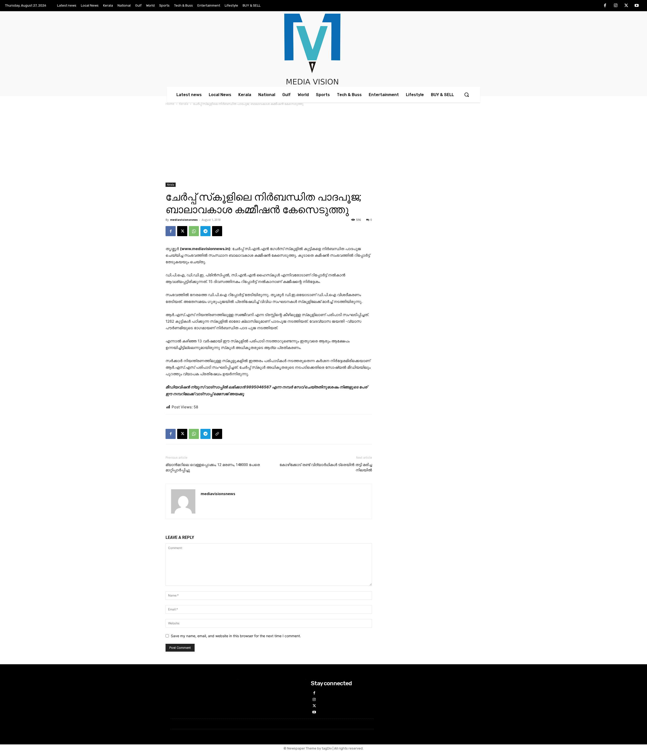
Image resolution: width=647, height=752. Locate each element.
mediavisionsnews (184, 220)
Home (170, 104)
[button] (466, 94)
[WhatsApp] (194, 231)
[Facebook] (605, 6)
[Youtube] (636, 6)
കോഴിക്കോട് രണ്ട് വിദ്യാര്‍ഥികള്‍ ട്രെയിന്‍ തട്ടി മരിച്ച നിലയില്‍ (326, 467)
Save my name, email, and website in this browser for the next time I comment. (236, 636)
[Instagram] (615, 6)
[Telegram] (205, 231)
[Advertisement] (323, 144)
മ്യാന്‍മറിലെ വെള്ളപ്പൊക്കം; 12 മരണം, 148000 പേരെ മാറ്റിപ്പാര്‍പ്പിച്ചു (213, 467)
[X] (626, 6)
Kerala (183, 104)
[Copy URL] (217, 231)
